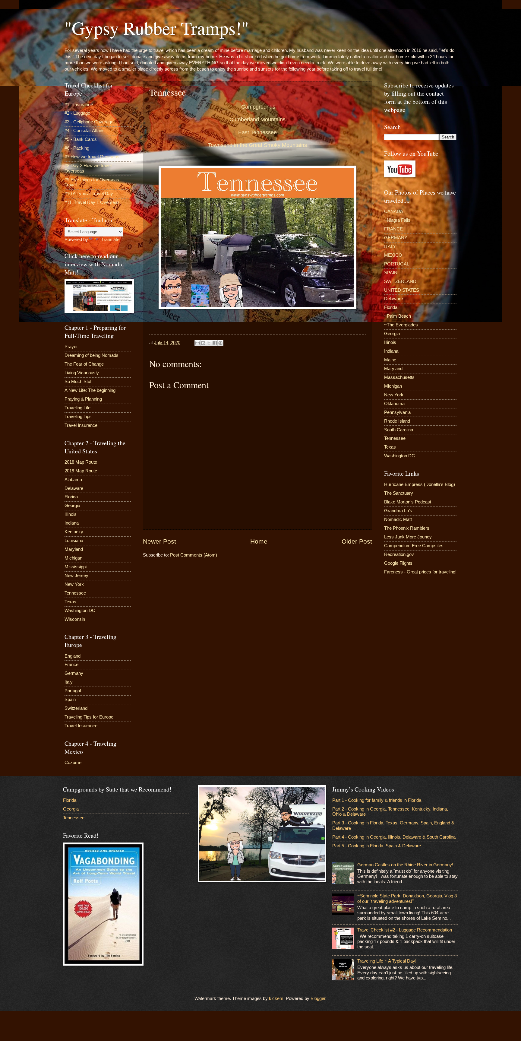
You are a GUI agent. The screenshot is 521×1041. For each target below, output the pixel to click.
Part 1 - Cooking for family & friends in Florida (376, 800)
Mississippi (76, 566)
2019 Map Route (81, 470)
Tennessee (75, 593)
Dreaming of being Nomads (91, 355)
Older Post (357, 541)
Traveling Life (77, 407)
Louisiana (74, 540)
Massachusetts (399, 377)
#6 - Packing (77, 148)
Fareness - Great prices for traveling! (420, 572)
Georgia (72, 505)
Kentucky (74, 531)
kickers (276, 998)
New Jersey (76, 575)
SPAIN (390, 272)
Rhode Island (397, 421)
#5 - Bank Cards (81, 139)
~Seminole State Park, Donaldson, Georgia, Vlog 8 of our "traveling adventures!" (407, 898)
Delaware (74, 488)
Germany (74, 673)
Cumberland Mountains (257, 119)
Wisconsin (75, 619)
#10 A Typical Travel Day (89, 193)
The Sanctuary (398, 493)
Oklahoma (394, 403)
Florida (71, 496)
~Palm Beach (397, 316)
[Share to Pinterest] (220, 343)
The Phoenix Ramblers (406, 528)
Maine (390, 359)
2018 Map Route (81, 462)
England (73, 656)
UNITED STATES (401, 290)
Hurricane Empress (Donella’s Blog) (419, 484)
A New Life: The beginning (90, 390)
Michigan (73, 558)
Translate (110, 239)
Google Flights (398, 563)
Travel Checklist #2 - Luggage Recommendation (404, 930)
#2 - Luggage (77, 113)
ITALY (390, 246)
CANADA (393, 211)
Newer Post (159, 541)
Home (258, 541)
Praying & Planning (83, 399)
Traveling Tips (78, 416)
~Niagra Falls (397, 220)
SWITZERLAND (400, 281)
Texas (70, 601)
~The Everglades (401, 324)
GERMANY (395, 237)
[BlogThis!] (203, 343)
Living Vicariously (82, 372)
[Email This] (197, 343)
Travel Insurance (81, 425)
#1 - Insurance (79, 104)
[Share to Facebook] (215, 343)
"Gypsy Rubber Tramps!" (157, 28)
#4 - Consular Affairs (85, 130)
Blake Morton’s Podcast (407, 502)
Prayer (71, 346)
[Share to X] (209, 343)
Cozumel (73, 762)
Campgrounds (258, 107)
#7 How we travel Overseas (92, 156)
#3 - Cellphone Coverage (89, 121)
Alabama (73, 479)
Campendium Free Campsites (414, 545)
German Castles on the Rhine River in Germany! (405, 864)
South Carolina (398, 429)
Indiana (72, 523)
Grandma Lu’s (398, 510)
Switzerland (76, 708)
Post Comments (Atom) (193, 555)
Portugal (73, 690)
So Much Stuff (79, 381)
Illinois (71, 514)
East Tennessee (257, 132)
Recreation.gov (399, 554)
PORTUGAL (396, 264)
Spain (70, 699)
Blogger (318, 998)
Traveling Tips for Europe (89, 717)
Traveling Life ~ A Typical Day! (386, 961)
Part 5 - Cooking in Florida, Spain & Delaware (376, 845)
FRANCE (393, 229)
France (71, 664)
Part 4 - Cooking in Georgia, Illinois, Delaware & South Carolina (394, 837)
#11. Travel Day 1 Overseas (92, 202)
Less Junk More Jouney (408, 537)
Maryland (74, 549)
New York (74, 584)
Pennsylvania (397, 412)
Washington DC (80, 610)
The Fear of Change (84, 364)
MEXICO (393, 255)
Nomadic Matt (398, 519)
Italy (69, 682)
